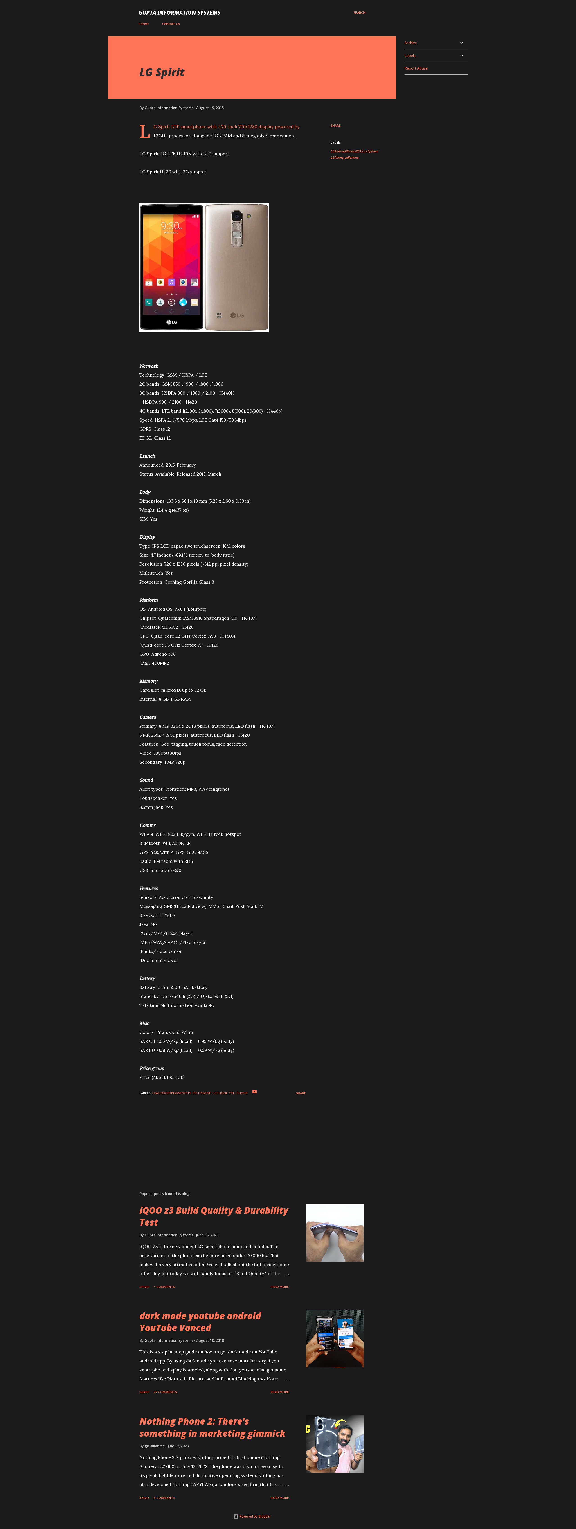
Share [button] (336, 125)
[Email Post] (254, 1093)
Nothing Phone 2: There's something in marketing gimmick (213, 1427)
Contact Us (171, 24)
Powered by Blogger (255, 1516)
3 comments (164, 1497)
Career (144, 24)
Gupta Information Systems (179, 12)
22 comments (165, 1392)
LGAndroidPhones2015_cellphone (354, 151)
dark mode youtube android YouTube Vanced (200, 1322)
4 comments (164, 1287)
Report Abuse (416, 68)
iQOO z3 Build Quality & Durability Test (214, 1216)
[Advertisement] (216, 1135)
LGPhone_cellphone (344, 157)
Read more (280, 1287)
